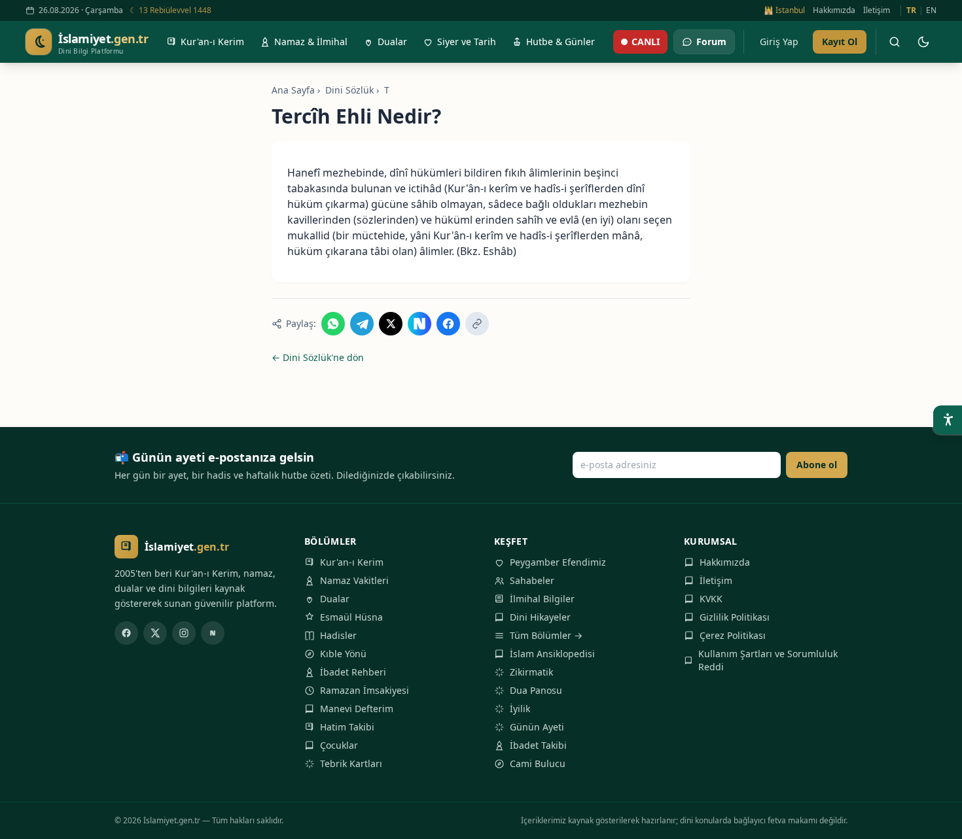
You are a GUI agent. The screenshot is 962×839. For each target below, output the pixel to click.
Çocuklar (339, 745)
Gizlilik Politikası (735, 617)
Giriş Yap (779, 41)
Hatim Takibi (347, 727)
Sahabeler (532, 580)
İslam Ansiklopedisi (552, 653)
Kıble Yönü (343, 653)
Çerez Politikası (733, 635)
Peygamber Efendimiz (558, 562)
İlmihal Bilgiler (542, 598)
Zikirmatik (531, 672)
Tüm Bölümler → (546, 635)
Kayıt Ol (839, 41)
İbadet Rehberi (353, 672)
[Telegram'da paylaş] (362, 323)
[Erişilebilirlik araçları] (947, 419)
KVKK (711, 598)
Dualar (334, 598)
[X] (155, 633)
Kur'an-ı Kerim (351, 562)
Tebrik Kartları (351, 763)
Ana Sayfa (293, 90)
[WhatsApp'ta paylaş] (333, 323)
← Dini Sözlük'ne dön (318, 357)
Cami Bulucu (537, 763)
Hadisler (338, 635)
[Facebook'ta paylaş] (448, 323)
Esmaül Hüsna (351, 617)
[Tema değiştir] (923, 42)
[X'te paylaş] (390, 323)
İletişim (876, 10)
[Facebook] (126, 633)
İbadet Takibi (538, 745)
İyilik (520, 708)
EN (931, 10)
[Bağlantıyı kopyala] (477, 323)
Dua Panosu (536, 690)
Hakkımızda (834, 10)
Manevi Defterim (356, 708)
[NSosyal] (212, 633)
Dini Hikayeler (540, 617)
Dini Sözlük (349, 90)
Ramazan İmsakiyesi (364, 690)
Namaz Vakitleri (354, 580)
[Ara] (895, 42)
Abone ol (816, 464)
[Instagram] (184, 633)
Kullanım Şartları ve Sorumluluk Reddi (768, 660)
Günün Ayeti (537, 727)
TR (911, 10)
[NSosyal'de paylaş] (419, 323)
